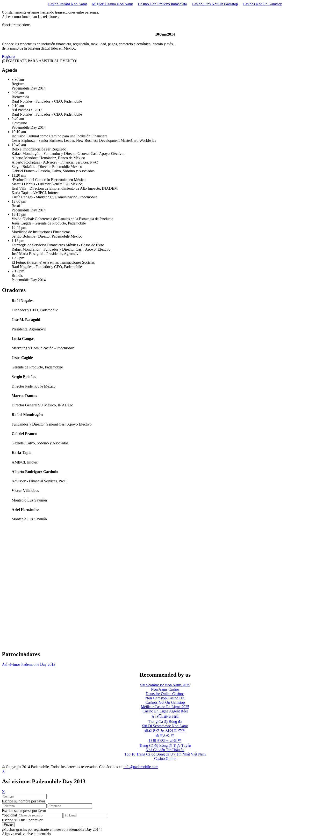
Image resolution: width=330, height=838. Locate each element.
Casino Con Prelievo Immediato (162, 4)
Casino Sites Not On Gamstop (215, 4)
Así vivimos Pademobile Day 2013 (28, 664)
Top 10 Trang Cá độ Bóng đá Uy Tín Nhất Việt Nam (165, 754)
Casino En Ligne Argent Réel (165, 711)
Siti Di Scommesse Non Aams (165, 726)
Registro (8, 56)
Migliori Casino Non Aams (112, 4)
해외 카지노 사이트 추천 (165, 730)
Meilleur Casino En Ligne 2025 (165, 707)
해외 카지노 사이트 (165, 741)
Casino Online (165, 758)
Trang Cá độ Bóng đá (165, 721)
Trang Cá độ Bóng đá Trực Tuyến (165, 745)
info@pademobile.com (140, 767)
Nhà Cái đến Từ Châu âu (165, 750)
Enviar (8, 825)
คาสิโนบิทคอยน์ (165, 716)
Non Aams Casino (165, 689)
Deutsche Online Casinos (165, 694)
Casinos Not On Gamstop (262, 4)
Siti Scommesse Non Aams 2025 (165, 685)
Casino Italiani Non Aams (67, 4)
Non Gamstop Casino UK (165, 698)
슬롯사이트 (165, 735)
